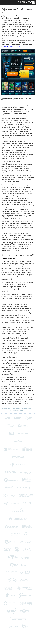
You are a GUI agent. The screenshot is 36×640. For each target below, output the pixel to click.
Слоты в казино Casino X (16, 410)
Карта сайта (6, 408)
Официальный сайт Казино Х (22, 408)
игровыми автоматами (12, 46)
